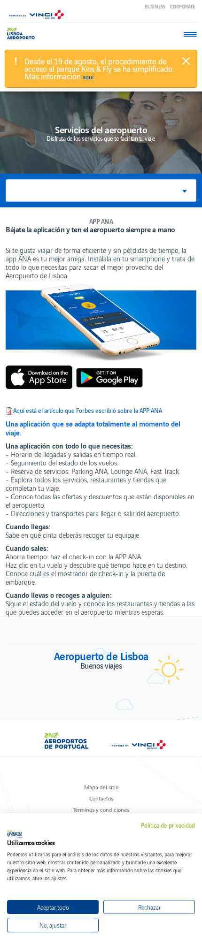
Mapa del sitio (101, 787)
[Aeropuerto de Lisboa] (23, 33)
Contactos (101, 798)
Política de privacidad (168, 825)
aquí (88, 77)
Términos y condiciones (101, 809)
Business (155, 6)
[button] (101, 190)
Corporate (182, 6)
